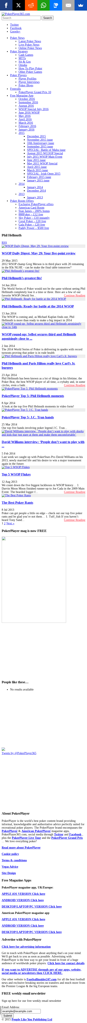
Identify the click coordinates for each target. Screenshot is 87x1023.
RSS (4, 242)
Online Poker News (30, 48)
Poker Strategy (19, 51)
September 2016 (28, 102)
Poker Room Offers (22, 200)
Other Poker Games (30, 71)
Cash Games (26, 54)
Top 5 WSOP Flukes (16, 474)
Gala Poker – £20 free (32, 224)
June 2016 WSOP (29, 112)
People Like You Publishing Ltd (32, 1019)
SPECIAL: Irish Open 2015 (43, 173)
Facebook (16, 28)
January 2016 (26, 129)
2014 (21, 183)
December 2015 (36, 136)
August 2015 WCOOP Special (45, 153)
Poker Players (18, 75)
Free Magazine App (21, 95)
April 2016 (25, 119)
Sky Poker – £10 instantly (34, 217)
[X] (18, 5)
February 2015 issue (39, 177)
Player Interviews (29, 82)
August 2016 (26, 105)
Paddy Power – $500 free (34, 228)
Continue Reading (74, 295)
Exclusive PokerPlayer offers (36, 204)
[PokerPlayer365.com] (16, 13)
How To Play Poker (30, 68)
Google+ (15, 31)
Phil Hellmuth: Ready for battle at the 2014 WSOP (38, 306)
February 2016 (27, 126)
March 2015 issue (37, 170)
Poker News (17, 37)
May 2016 (25, 116)
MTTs (22, 58)
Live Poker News (29, 44)
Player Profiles (27, 78)
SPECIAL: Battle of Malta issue (46, 150)
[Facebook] (6, 5)
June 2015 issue (36, 160)
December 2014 (36, 190)
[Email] (68, 5)
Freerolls (15, 88)
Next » (10, 523)
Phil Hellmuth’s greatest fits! (22, 278)
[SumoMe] (81, 5)
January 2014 (35, 187)
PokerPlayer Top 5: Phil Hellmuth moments (33, 396)
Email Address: (11, 1007)
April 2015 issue (37, 166)
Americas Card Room (31, 207)
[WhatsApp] (43, 5)
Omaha (23, 65)
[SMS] (56, 5)
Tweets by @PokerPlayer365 (19, 753)
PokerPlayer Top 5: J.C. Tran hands (28, 417)
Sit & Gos (25, 61)
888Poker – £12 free (31, 214)
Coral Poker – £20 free (32, 221)
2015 (21, 133)
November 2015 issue (40, 139)
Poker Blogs (26, 85)
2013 (21, 194)
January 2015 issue (38, 180)
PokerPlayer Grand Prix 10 (35, 92)
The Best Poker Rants (17, 503)
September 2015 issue (40, 146)
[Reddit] (31, 5)
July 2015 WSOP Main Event (44, 156)
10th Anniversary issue (40, 143)
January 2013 (35, 197)
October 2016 (27, 99)
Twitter (14, 24)
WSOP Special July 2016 (34, 109)
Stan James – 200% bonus (34, 211)
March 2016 (26, 122)
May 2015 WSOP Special (42, 163)
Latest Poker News (30, 41)
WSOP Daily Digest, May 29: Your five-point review (39, 253)
